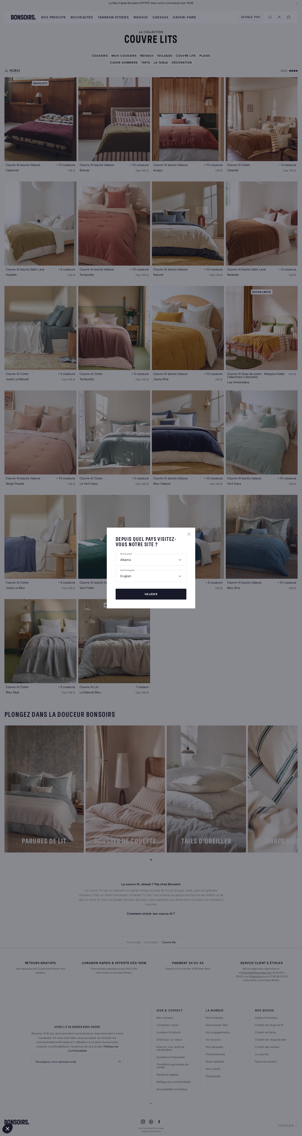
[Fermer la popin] (188, 534)
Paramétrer (27, 1113)
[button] (7, 1128)
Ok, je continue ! (74, 1113)
